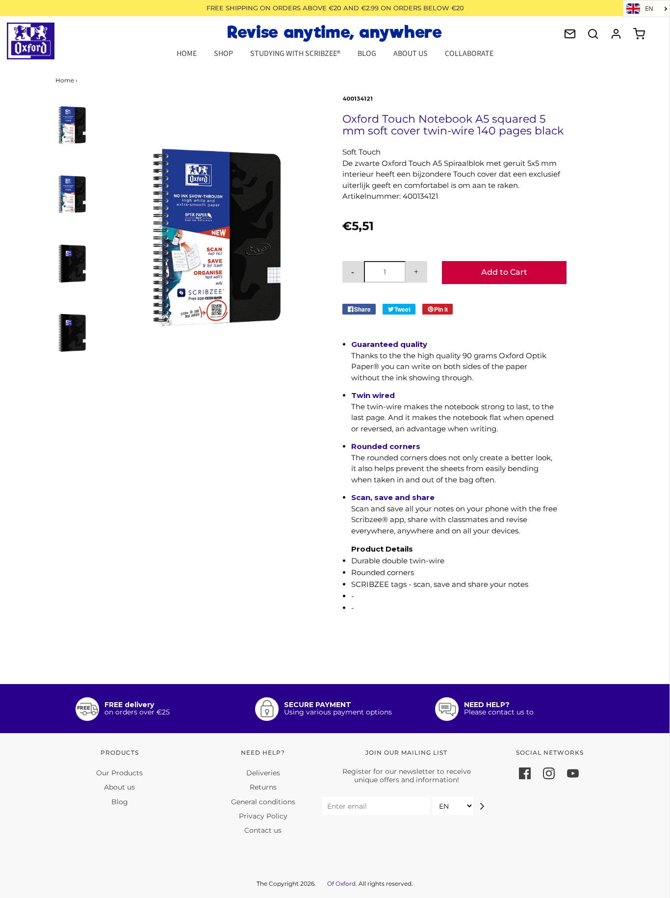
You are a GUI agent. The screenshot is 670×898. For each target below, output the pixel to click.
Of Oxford (341, 883)
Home (187, 53)
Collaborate (469, 53)
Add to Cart (504, 272)
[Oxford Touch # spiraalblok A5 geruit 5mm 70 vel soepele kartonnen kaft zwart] (72, 126)
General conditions (263, 801)
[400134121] (72, 195)
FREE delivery (129, 704)
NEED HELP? (487, 704)
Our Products (119, 772)
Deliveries (263, 772)
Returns (263, 787)
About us (119, 787)
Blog (367, 53)
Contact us (263, 830)
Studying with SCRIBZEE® (295, 53)
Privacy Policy (263, 816)
